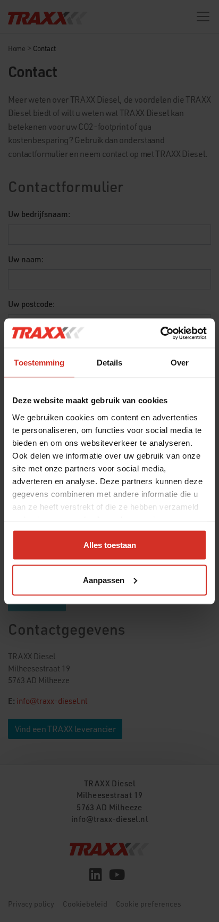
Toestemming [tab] (39, 362)
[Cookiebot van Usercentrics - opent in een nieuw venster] (160, 333)
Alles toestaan (109, 545)
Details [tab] (110, 362)
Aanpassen (103, 579)
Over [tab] (180, 362)
